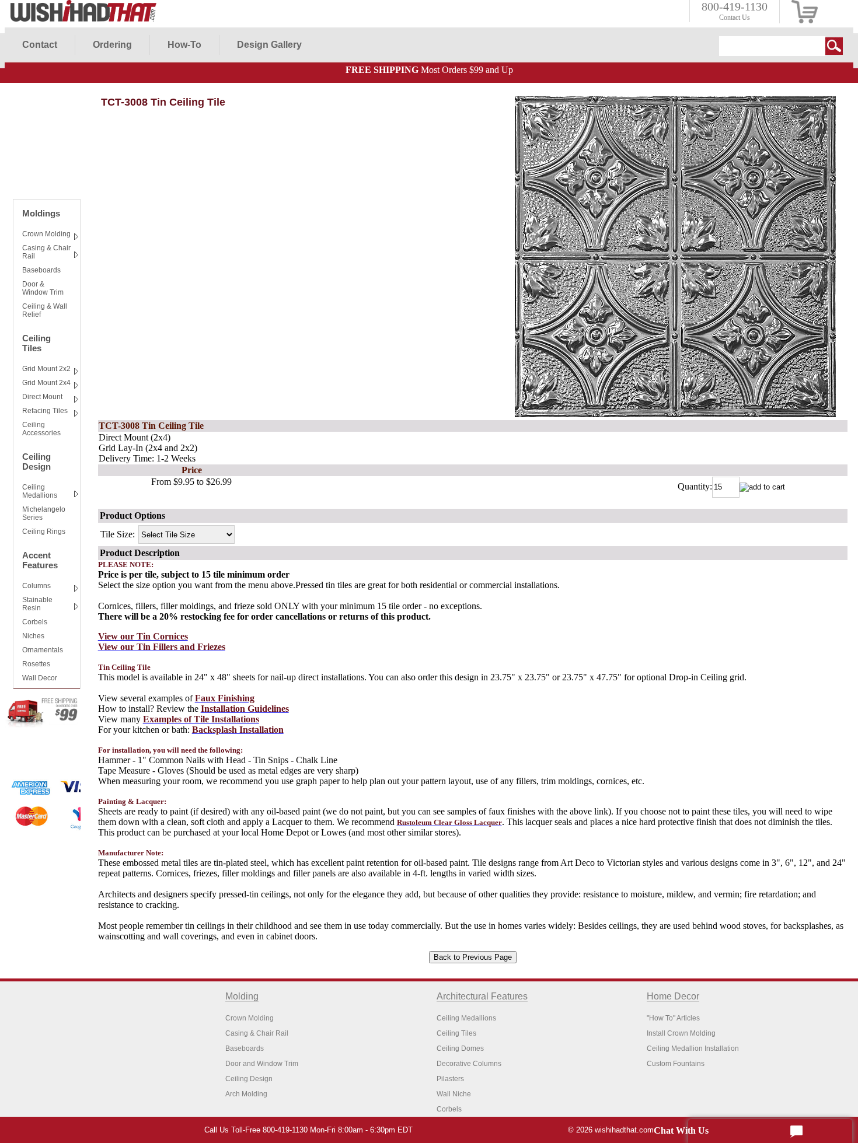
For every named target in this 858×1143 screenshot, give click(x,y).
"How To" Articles (673, 1018)
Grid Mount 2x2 (46, 369)
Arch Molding (246, 1094)
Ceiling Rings (43, 531)
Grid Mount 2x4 (46, 383)
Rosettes (36, 664)
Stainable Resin (37, 604)
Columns (36, 586)
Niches (33, 636)
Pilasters (450, 1079)
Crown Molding (46, 234)
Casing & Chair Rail (46, 252)
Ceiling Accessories (41, 429)
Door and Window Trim (261, 1064)
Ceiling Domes (460, 1048)
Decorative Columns (469, 1064)
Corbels (34, 622)
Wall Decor (39, 678)
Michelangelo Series (43, 513)
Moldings (41, 213)
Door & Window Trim (43, 288)
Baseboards (41, 270)
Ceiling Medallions (39, 491)
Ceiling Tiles (36, 343)
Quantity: (695, 486)
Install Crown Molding (681, 1033)
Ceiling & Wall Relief (44, 310)
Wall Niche (454, 1094)
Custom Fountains (675, 1064)
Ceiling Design (36, 461)
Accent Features (40, 560)
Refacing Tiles (45, 411)
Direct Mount (42, 397)
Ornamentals (42, 650)
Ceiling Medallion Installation (693, 1048)
